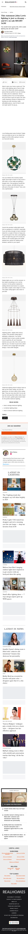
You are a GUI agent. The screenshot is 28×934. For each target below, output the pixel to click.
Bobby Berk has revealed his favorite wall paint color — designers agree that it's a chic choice (13, 827)
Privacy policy (14, 908)
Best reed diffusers (21, 878)
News (19, 33)
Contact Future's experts (14, 899)
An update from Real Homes (12, 804)
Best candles (14, 883)
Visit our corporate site (21, 929)
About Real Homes (17, 869)
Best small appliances (20, 880)
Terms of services (18, 437)
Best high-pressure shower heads (17, 6)
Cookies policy (14, 910)
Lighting (11, 12)
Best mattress (7, 875)
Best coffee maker (7, 878)
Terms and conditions (14, 906)
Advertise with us (10, 869)
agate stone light (7, 179)
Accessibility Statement (14, 897)
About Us (14, 901)
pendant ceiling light (14, 227)
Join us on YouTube (21, 853)
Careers (14, 913)
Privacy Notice (20, 438)
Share (6, 82)
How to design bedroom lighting (13, 405)
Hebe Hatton (9, 31)
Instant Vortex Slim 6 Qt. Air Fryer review (14, 809)
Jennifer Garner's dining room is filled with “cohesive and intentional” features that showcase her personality (14, 817)
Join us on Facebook (20, 859)
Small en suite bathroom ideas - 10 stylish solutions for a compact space (14, 836)
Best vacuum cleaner (20, 875)
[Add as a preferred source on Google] (14, 922)
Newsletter (23, 82)
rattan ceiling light (10, 289)
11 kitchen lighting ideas (10, 408)
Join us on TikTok (20, 856)
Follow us (15, 82)
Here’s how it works (13, 37)
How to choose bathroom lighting (13, 410)
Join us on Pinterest (7, 859)
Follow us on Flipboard (14, 862)
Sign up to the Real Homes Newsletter (7, 854)
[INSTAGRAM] (11, 454)
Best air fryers (7, 880)
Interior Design (4, 12)
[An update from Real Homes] (14, 799)
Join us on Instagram (7, 856)
